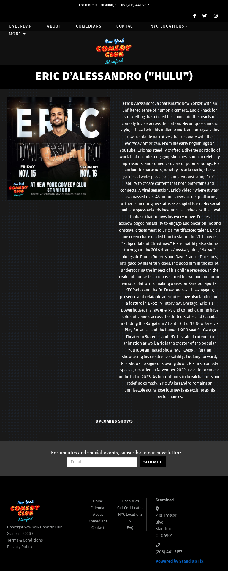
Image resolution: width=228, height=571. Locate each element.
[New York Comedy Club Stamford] (114, 51)
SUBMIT (152, 462)
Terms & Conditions (25, 540)
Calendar (20, 26)
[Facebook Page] (194, 16)
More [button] (16, 33)
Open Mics (130, 501)
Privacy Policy (19, 546)
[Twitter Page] (204, 16)
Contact (126, 26)
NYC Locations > (169, 26)
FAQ (130, 527)
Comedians (89, 26)
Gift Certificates (130, 508)
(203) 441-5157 (137, 5)
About (54, 26)
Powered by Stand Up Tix (180, 561)
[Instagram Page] (216, 16)
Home (98, 501)
